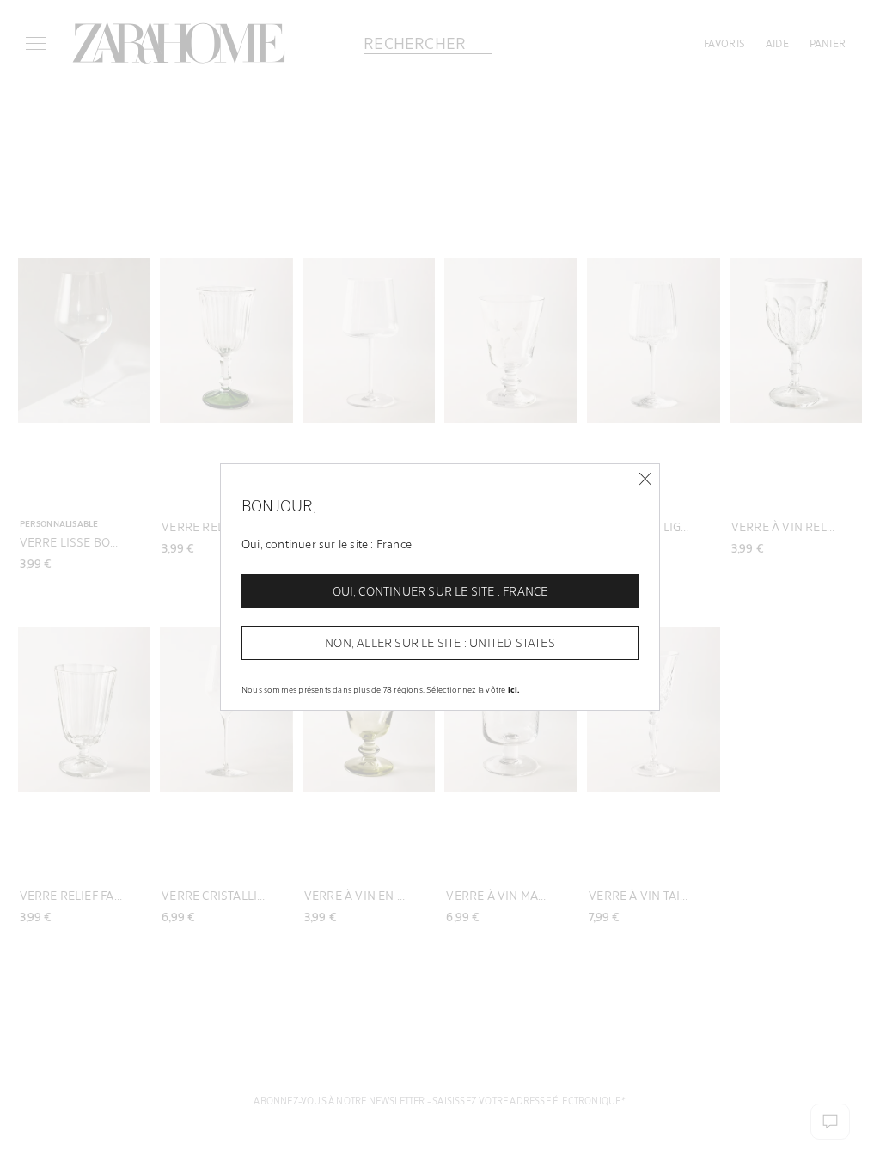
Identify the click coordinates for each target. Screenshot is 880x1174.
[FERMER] (645, 479)
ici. (514, 689)
